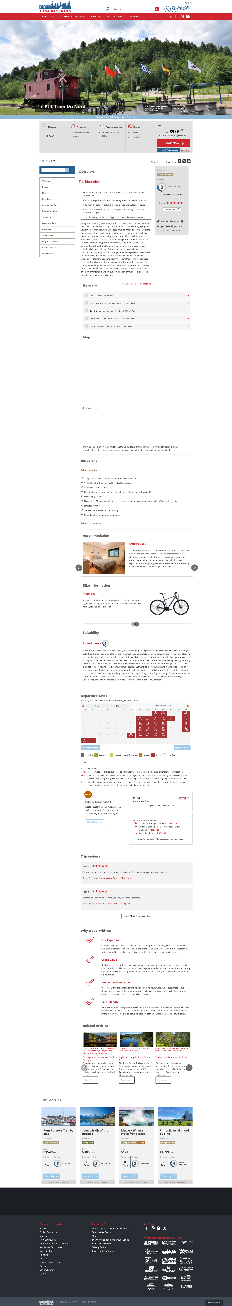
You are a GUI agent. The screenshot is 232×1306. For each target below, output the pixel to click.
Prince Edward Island (50, 1262)
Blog (188, 16)
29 (131, 734)
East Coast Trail (115, 16)
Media (95, 1235)
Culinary (141, 1143)
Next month (180, 748)
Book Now (131, 117)
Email (189, 161)
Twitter (170, 16)
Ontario (43, 1258)
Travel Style (47, 16)
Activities (95, 16)
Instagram (182, 16)
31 (92, 739)
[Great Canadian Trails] (55, 5)
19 (186, 722)
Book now (171, 143)
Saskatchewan (46, 1269)
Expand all (130, 283)
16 (163, 722)
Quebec (43, 1266)
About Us (134, 16)
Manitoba (44, 1235)
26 (186, 728)
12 (186, 717)
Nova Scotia (45, 1251)
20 (140, 728)
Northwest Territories (50, 1247)
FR (190, 3)
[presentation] (78, 567)
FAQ (185, 3)
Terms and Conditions (103, 1251)
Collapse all (145, 283)
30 (85, 739)
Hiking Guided (88, 1143)
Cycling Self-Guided (165, 174)
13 (140, 722)
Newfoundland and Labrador (54, 1243)
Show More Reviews (134, 916)
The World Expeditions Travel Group (110, 1239)
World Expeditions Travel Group (163, 1237)
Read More (186, 150)
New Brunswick (47, 1239)
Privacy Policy (99, 1247)
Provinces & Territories (72, 16)
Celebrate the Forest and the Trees (171, 1057)
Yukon (42, 1273)
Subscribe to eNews (102, 1243)
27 (140, 733)
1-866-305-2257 (181, 9)
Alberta (43, 1228)
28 (147, 733)
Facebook (176, 16)
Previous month (92, 748)
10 (171, 717)
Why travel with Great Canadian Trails (111, 1228)
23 (163, 728)
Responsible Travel (101, 1232)
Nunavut (43, 1254)
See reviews (170, 209)
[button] (175, 108)
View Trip (50, 1176)
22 (155, 728)
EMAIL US (177, 12)
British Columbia (48, 1232)
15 (155, 722)
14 (147, 722)
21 (147, 728)
